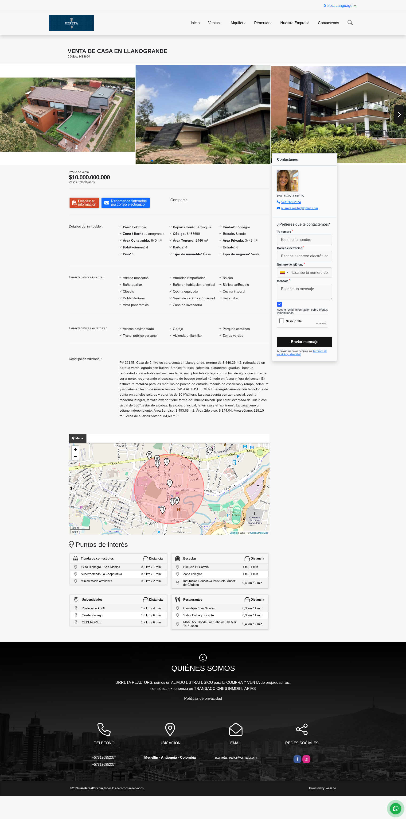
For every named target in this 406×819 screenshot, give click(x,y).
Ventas (214, 23)
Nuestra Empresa (294, 23)
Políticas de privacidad (203, 698)
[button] (152, 161)
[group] (67, 114)
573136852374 (291, 202)
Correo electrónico (290, 248)
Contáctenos (328, 23)
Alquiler (236, 23)
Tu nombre (285, 231)
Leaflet (234, 532)
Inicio (195, 23)
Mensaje (283, 281)
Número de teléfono (291, 264)
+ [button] (75, 449)
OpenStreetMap (259, 532)
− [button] (75, 456)
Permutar (261, 23)
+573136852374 (104, 757)
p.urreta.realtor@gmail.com (299, 208)
